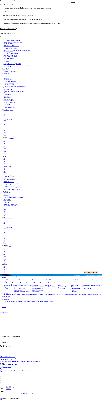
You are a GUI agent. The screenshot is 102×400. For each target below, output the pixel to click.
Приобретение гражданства (7, 85)
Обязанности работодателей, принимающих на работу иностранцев (13, 42)
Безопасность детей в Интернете (6, 293)
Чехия (4, 117)
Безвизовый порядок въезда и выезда (9, 178)
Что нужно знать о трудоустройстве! (8, 110)
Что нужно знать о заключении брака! (9, 138)
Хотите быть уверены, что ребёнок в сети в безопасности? (11, 48)
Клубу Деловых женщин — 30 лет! (8, 51)
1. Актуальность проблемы (7, 294)
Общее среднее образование (7, 101)
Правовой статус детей (7, 196)
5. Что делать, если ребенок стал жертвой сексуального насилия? (68, 294)
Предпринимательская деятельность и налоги (10, 188)
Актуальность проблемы (7, 61)
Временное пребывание (7, 181)
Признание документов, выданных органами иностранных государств (13, 98)
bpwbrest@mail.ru (8, 389)
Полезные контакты (90, 279)
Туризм (61, 279)
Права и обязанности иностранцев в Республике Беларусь (11, 106)
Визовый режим (76, 279)
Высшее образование (6, 103)
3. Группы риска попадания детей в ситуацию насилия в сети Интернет (32, 294)
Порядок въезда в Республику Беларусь (9, 176)
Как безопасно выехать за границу (8, 39)
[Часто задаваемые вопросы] (4, 312)
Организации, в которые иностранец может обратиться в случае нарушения (14, 91)
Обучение (33, 279)
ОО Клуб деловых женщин (5, 68)
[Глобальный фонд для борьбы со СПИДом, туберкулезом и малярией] (23, 393)
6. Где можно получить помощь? (82, 294)
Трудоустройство (6, 279)
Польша (5, 113)
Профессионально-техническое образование (10, 102)
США (4, 115)
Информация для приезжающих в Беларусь (6, 31)
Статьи (3, 305)
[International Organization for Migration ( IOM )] (6, 393)
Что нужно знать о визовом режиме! (8, 255)
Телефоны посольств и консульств (8, 166)
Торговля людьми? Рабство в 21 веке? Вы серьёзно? (11, 44)
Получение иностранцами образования (9, 100)
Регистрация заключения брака (8, 97)
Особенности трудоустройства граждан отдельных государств (12, 90)
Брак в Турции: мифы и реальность (8, 43)
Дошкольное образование (7, 199)
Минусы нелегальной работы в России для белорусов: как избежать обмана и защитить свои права (17, 50)
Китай (4, 112)
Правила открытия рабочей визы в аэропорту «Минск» (11, 46)
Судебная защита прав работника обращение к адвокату (11, 92)
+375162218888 (8, 388)
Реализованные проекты (5, 73)
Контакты (3, 75)
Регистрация (5, 82)
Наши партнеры (4, 307)
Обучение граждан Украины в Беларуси (9, 58)
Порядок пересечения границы (8, 79)
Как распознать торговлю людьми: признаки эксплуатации (12, 40)
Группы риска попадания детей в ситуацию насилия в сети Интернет (13, 62)
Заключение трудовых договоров (8, 89)
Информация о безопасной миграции (5, 30)
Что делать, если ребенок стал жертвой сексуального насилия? (12, 64)
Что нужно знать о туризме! (7, 147)
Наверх (1, 399)
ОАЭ (4, 122)
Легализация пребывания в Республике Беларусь (10, 56)
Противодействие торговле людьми (7, 206)
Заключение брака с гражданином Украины (9, 57)
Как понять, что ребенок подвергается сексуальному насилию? (12, 63)
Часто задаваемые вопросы (5, 38)
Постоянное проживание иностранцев (9, 84)
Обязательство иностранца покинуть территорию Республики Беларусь (13, 183)
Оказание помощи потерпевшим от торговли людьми (38, 301)
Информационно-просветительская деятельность (10, 71)
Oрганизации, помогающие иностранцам (9, 107)
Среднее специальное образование (8, 201)
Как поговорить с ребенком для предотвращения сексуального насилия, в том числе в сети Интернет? (17, 65)
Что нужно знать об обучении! (8, 227)
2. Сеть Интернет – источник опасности (16, 294)
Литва (4, 127)
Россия (4, 114)
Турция (4, 125)
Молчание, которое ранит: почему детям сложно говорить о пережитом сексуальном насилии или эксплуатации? (19, 47)
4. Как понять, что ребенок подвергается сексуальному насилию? (51, 294)
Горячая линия (5, 70)
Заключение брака (6, 96)
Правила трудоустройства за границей (9, 45)
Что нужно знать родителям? (7, 66)
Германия (5, 120)
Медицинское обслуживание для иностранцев (10, 193)
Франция (5, 116)
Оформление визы (6, 78)
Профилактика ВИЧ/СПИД (49, 301)
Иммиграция (19, 279)
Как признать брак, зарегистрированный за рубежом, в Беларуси (12, 49)
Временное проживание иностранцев (9, 83)
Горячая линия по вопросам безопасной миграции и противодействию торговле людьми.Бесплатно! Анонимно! (12, 28)
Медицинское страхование (7, 94)
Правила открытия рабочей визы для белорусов (10, 52)
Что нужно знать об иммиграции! (8, 119)
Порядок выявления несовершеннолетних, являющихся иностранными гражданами (15, 86)
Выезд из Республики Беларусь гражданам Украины (11, 55)
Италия (4, 111)
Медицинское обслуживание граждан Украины (10, 59)
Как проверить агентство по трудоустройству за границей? (12, 53)
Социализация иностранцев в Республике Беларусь (11, 204)
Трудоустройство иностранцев (8, 186)
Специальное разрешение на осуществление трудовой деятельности (13, 88)
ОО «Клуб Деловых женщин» (6, 296)
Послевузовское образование (7, 104)
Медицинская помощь (7, 93)
